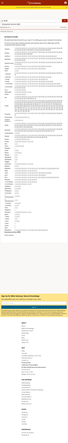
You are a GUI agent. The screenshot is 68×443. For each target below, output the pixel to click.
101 (49, 106)
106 (62, 106)
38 (28, 50)
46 (42, 50)
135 (39, 109)
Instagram (25, 415)
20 (43, 48)
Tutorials (24, 353)
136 (41, 109)
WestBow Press (26, 399)
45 (41, 50)
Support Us (25, 342)
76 (50, 104)
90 (28, 106)
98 (42, 106)
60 (20, 104)
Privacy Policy (35, 315)
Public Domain (9, 235)
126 (16, 109)
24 (50, 48)
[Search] (65, 20)
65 (30, 104)
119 (46, 107)
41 (33, 50)
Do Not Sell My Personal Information (34, 367)
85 (19, 106)
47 (44, 50)
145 (16, 111)
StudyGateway (26, 385)
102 (52, 106)
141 (54, 109)
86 (20, 106)
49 (48, 50)
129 (23, 109)
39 (30, 50)
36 (24, 50)
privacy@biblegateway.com (55, 315)
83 (15, 106)
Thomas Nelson (26, 397)
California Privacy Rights (30, 365)
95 (37, 106)
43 (37, 50)
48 (46, 50)
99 (44, 106)
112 (28, 107)
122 (54, 107)
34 (20, 50)
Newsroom (25, 340)
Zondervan (25, 401)
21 (45, 48)
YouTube (24, 424)
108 (18, 107)
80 (57, 104)
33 (19, 50)
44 (39, 50)
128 (21, 109)
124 (59, 107)
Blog (23, 338)
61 (22, 104)
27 (56, 48)
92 (31, 106)
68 (35, 104)
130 (26, 109)
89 (26, 106)
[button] (65, 3)
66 (31, 104)
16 (36, 48)
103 (54, 106)
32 (17, 50)
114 (34, 107)
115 (36, 107)
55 (59, 102)
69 (37, 104)
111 (26, 107)
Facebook (25, 412)
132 (31, 109)
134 (36, 109)
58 (17, 104)
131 (28, 109)
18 (39, 48)
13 (30, 48)
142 (57, 109)
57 (15, 104)
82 (61, 104)
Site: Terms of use (27, 372)
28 (58, 48)
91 (30, 106)
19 (41, 48)
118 (44, 107)
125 (62, 107)
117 (41, 107)
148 (23, 111)
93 (33, 106)
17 (37, 48)
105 (59, 106)
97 (41, 106)
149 (26, 111)
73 (44, 104)
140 (52, 109)
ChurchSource (26, 387)
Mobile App (25, 333)
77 (51, 104)
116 (39, 107)
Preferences (25, 435)
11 (27, 48)
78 (53, 104)
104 (57, 106)
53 (55, 102)
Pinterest (24, 417)
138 (46, 109)
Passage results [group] (6, 31)
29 (59, 48)
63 (26, 104)
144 (62, 109)
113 (31, 107)
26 (54, 48)
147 (21, 111)
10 (25, 48)
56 (61, 102)
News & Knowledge (28, 328)
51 (51, 102)
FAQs (23, 351)
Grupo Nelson (26, 392)
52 (53, 102)
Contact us (25, 360)
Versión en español (28, 433)
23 (48, 48)
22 (47, 48)
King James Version (10, 232)
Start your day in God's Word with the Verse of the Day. (33, 7)
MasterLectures (26, 404)
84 (17, 106)
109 (21, 107)
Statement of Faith (27, 331)
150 (28, 111)
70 (39, 104)
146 (18, 111)
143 (59, 109)
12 (28, 48)
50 (50, 50)
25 (52, 48)
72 (42, 104)
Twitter (24, 422)
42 (35, 50)
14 (32, 48)
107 (16, 107)
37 (26, 50)
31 (15, 50)
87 (22, 106)
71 (41, 104)
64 (28, 104)
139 (49, 109)
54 (57, 102)
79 (55, 104)
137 (44, 109)
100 (47, 106)
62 (24, 104)
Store (23, 335)
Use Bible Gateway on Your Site (31, 356)
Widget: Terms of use (28, 374)
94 (35, 106)
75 (48, 104)
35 (22, 50)
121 (52, 107)
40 (31, 50)
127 (18, 109)
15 (34, 48)
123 (57, 107)
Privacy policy (26, 363)
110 (23, 107)
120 (49, 107)
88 (24, 106)
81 (59, 104)
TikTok (24, 419)
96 (39, 106)
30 (61, 48)
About (23, 326)
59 (19, 104)
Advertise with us (27, 358)
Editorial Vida (26, 394)
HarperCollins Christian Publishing (32, 390)
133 (34, 109)
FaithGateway (26, 383)
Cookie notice (26, 369)
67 (33, 104)
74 (46, 104)
